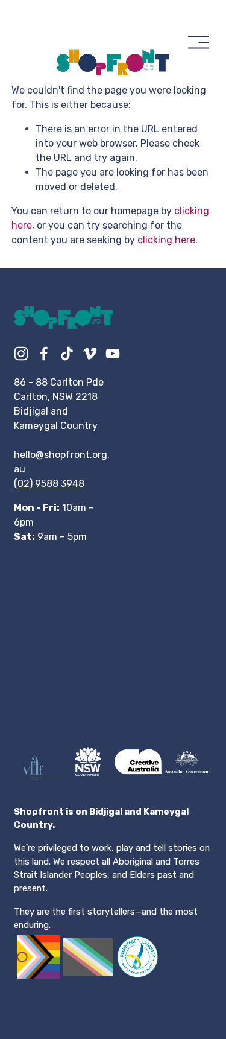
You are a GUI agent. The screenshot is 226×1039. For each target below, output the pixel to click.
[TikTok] (67, 353)
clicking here (166, 240)
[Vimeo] (90, 353)
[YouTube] (112, 353)
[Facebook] (44, 353)
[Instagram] (21, 353)
